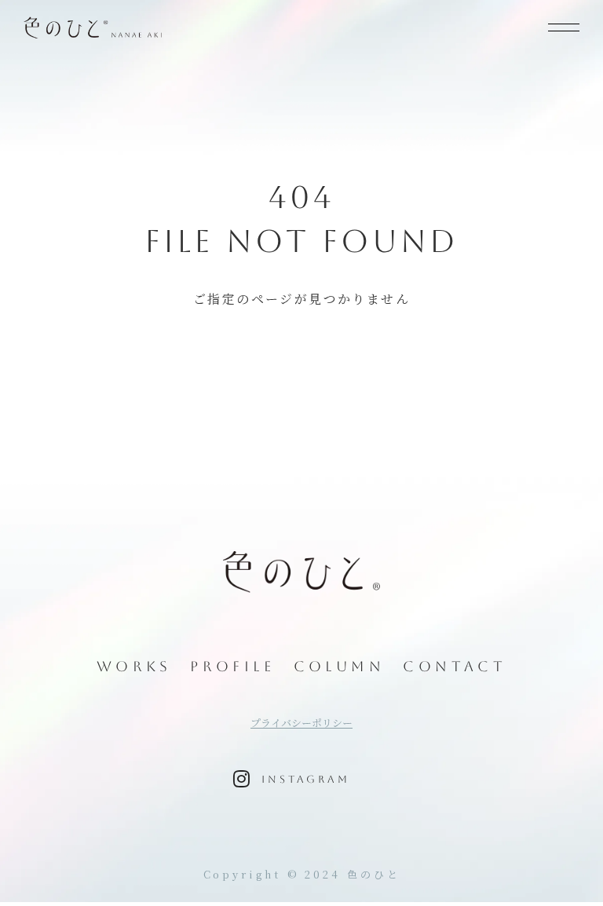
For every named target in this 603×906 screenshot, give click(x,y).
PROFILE (232, 666)
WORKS (134, 666)
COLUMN (339, 666)
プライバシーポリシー (301, 723)
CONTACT (454, 666)
